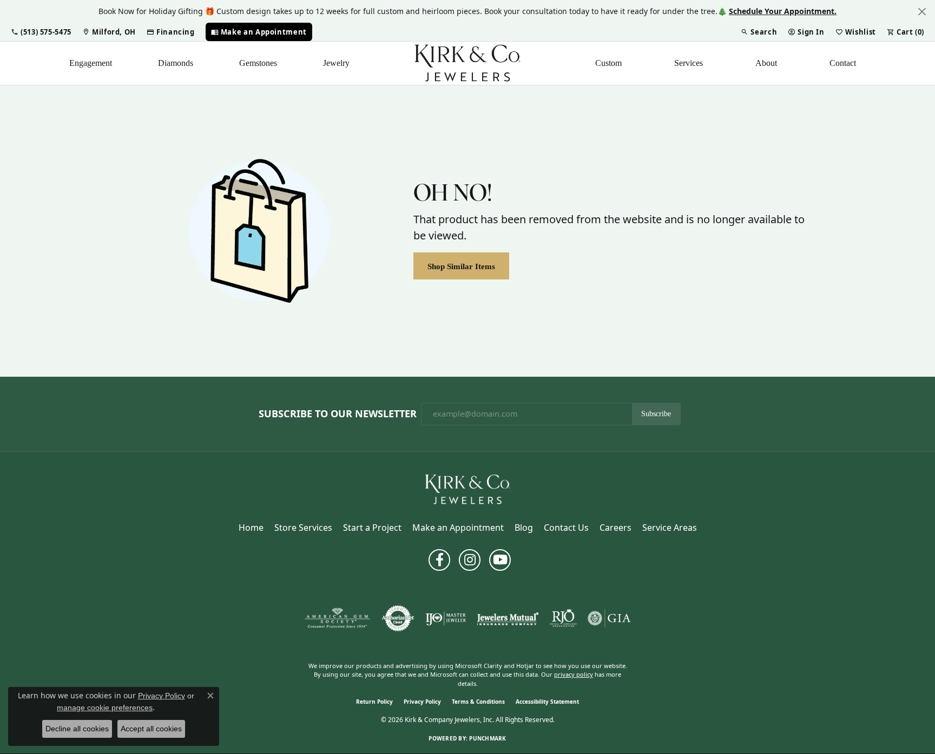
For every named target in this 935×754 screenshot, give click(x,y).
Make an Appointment (458, 527)
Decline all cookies (77, 728)
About (766, 63)
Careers (615, 527)
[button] (41, 32)
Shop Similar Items (461, 266)
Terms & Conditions (478, 701)
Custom (608, 63)
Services (688, 63)
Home (251, 527)
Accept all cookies (151, 728)
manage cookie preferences (105, 707)
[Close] (922, 11)
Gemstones (258, 63)
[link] (109, 32)
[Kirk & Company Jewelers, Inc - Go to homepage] (467, 489)
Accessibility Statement (547, 701)
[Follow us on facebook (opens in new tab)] (439, 560)
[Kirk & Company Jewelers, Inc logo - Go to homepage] (467, 63)
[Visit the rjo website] (563, 618)
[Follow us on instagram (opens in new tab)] (469, 560)
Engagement (90, 63)
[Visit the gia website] (609, 618)
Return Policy (374, 701)
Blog (524, 527)
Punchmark (487, 738)
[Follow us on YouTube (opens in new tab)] (500, 560)
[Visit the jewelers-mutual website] (508, 618)
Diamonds (175, 63)
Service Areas (669, 527)
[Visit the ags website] (337, 618)
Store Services (303, 527)
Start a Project (372, 527)
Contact (842, 63)
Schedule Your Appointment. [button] (783, 11)
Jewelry (336, 63)
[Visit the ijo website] (445, 618)
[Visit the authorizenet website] (398, 618)
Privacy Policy (422, 701)
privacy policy (573, 674)
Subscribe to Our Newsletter (338, 414)
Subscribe (656, 414)
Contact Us (566, 527)
